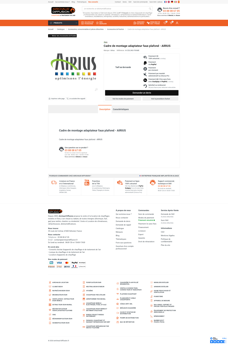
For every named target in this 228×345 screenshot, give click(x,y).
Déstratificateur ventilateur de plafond (62, 309)
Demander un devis (142, 93)
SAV (129, 2)
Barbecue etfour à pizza (159, 321)
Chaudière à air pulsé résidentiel (129, 283)
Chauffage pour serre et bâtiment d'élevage (96, 309)
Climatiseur (57, 286)
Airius (112, 50)
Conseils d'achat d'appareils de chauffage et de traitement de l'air (75, 249)
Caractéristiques (121, 109)
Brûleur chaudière (128, 308)
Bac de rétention (127, 322)
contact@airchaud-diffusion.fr (66, 240)
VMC (54, 315)
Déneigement (159, 316)
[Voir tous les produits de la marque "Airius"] (105, 42)
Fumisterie (158, 296)
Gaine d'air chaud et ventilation (162, 291)
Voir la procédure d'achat (160, 99)
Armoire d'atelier (161, 286)
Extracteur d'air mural (62, 305)
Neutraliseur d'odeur (95, 286)
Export (140, 234)
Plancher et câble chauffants (128, 299)
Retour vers (64, 36)
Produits (58, 23)
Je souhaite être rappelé (77, 98)
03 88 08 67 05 (171, 11)
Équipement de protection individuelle (165, 311)
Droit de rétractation (146, 242)
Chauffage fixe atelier (95, 295)
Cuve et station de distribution (128, 313)
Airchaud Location (60, 282)
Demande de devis (123, 221)
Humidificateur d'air (60, 323)
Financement (143, 227)
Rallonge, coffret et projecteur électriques (164, 305)
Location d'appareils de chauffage (62, 255)
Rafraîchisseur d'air (61, 291)
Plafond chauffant (128, 294)
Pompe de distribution (129, 318)
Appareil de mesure (162, 301)
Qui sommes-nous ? (62, 2)
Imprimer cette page (58, 98)
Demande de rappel (123, 225)
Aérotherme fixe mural (96, 299)
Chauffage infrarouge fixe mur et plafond (97, 327)
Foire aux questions (123, 243)
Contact (118, 2)
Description (104, 109)
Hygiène (89, 291)
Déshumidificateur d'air (62, 319)
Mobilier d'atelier (161, 282)
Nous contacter (122, 218)
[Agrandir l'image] (96, 89)
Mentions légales (168, 235)
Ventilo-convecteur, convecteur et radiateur (130, 289)
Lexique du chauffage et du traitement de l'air (67, 252)
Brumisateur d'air (59, 295)
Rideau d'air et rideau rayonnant (95, 315)
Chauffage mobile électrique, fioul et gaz (96, 304)
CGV (162, 232)
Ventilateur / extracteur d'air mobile (63, 300)
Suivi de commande (140, 2)
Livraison (142, 231)
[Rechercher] (150, 8)
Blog (73, 2)
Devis (125, 2)
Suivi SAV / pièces (156, 2)
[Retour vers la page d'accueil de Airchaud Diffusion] (63, 10)
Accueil (50, 2)
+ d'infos (162, 58)
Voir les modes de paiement (123, 99)
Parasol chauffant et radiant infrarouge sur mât (98, 321)
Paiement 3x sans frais (147, 224)
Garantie (141, 238)
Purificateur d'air (93, 282)
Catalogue (120, 228)
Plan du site (165, 245)
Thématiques (81, 2)
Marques (119, 232)
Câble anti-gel (126, 304)
